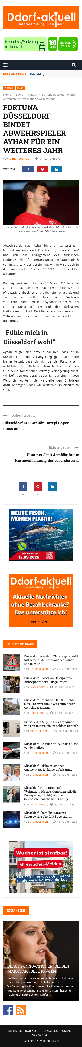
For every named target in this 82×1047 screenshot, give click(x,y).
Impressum (15, 1031)
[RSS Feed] (21, 1010)
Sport (20, 88)
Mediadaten (40, 1034)
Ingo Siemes (37, 687)
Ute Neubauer (39, 669)
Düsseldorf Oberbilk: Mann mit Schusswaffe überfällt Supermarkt (48, 814)
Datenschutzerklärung (41, 1031)
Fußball (9, 88)
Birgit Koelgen (39, 731)
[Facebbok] (8, 1010)
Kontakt (66, 1031)
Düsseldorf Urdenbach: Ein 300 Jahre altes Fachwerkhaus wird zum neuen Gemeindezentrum (49, 704)
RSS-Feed (28, 1041)
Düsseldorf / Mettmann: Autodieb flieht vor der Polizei (51, 746)
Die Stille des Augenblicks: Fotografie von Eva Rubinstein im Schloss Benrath (51, 724)
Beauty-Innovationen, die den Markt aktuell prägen (38, 968)
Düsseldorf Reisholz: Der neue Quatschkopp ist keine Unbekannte (48, 767)
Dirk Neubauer (20, 159)
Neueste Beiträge (20, 644)
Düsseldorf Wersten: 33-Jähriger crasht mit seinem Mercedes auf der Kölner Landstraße (51, 660)
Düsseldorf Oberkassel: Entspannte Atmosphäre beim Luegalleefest (48, 680)
